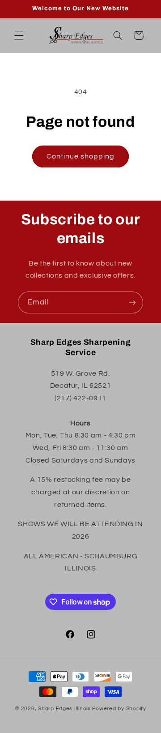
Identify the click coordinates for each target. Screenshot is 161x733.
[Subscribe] (132, 302)
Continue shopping (81, 156)
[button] (18, 35)
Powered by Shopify (119, 708)
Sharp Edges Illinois (64, 708)
